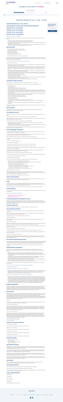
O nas (17, 394)
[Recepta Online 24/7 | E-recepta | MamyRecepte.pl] (10, 3)
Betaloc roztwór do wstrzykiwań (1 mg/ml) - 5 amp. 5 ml (17, 194)
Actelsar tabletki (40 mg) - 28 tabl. (13, 196)
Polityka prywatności (32, 394)
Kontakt (42, 394)
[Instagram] (32, 397)
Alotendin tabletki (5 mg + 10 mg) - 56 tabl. (15, 195)
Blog (22, 394)
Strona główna (12, 394)
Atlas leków (51, 394)
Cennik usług (46, 394)
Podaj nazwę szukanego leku (30, 10)
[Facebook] (30, 397)
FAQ (19, 394)
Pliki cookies (37, 394)
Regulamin (25, 394)
